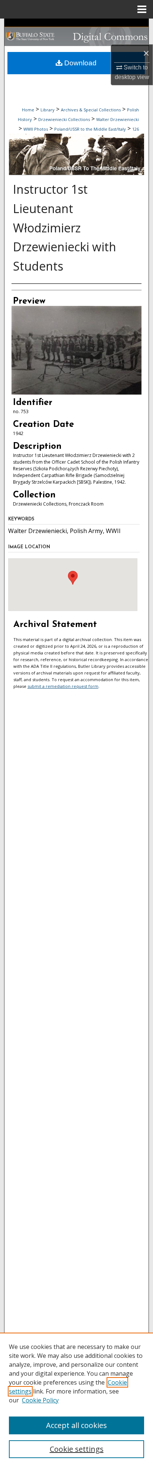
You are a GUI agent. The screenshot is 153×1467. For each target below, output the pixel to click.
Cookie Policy (40, 1400)
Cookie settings (77, 1449)
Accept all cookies (76, 1425)
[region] (76, 1400)
